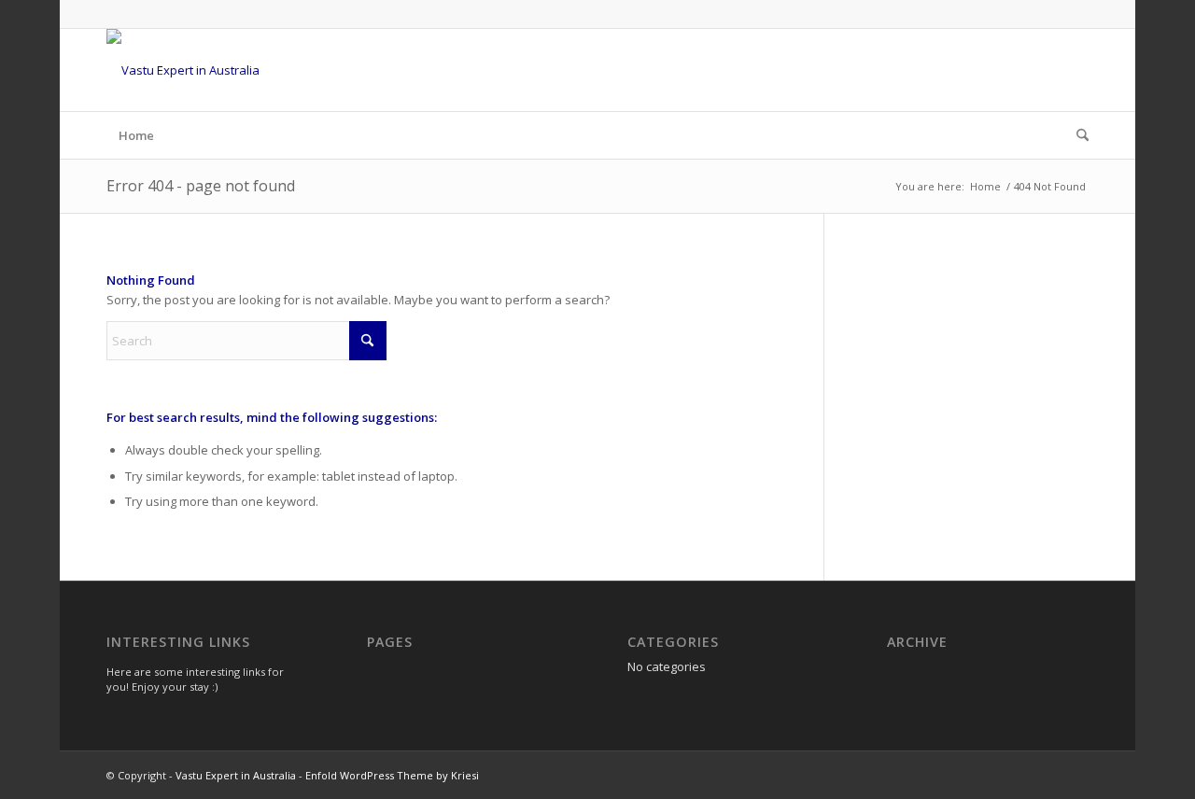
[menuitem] (1076, 135)
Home (136, 135)
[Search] (1076, 135)
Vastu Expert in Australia (236, 775)
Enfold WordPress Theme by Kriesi (392, 775)
